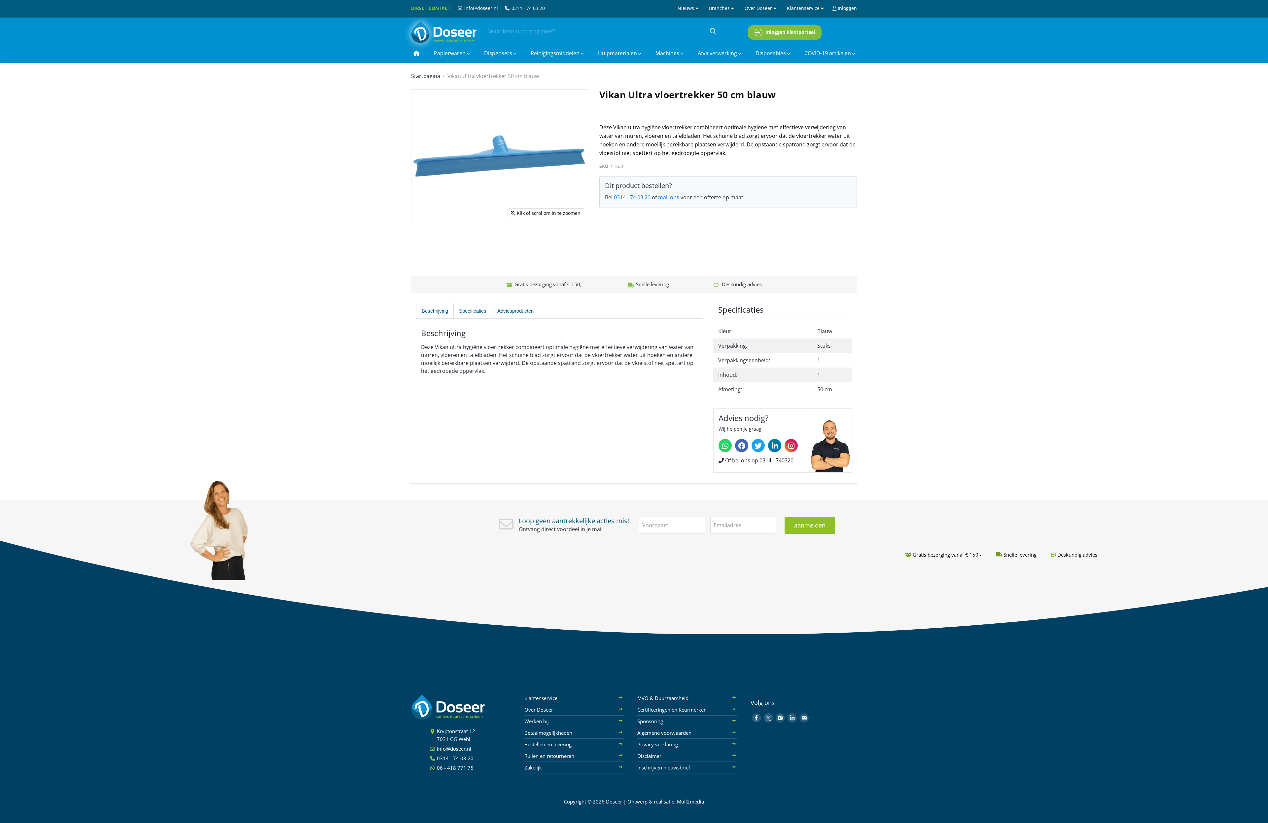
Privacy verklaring (657, 744)
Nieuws (686, 8)
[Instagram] (791, 445)
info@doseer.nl (480, 8)
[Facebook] (741, 445)
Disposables (771, 53)
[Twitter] (758, 445)
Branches (720, 8)
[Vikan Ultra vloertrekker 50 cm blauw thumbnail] (459, 241)
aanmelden (810, 525)
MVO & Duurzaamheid (662, 698)
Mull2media (690, 801)
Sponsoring (650, 721)
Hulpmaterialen (618, 53)
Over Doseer (759, 8)
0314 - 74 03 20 (527, 8)
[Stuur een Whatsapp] (725, 445)
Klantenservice (804, 8)
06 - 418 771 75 (455, 767)
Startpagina (425, 76)
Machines (668, 53)
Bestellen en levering (548, 744)
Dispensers (498, 53)
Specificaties (472, 311)
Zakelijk (533, 767)
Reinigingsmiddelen (556, 53)
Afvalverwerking (718, 53)
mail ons (668, 197)
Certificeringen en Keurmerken (672, 709)
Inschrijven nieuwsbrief (663, 767)
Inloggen (846, 8)
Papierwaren (450, 53)
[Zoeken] (713, 31)
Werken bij (536, 721)
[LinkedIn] (774, 445)
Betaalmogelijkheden (548, 732)
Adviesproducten (515, 311)
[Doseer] (460, 707)
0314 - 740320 (776, 460)
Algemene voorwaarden (664, 732)
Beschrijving (435, 311)
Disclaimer (649, 756)
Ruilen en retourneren (549, 756)
